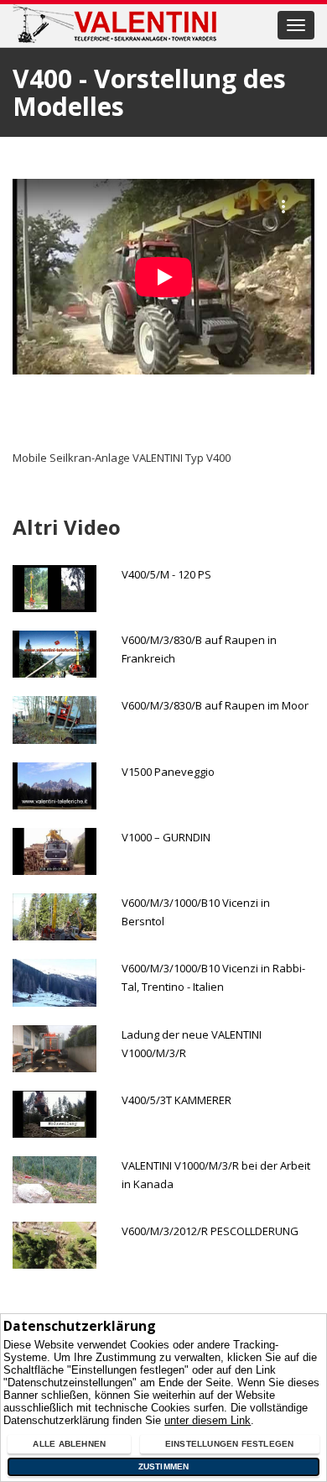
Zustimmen (163, 1466)
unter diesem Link (207, 1420)
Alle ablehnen (69, 1443)
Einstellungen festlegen (229, 1443)
